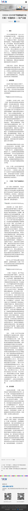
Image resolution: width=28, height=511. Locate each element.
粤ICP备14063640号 (21, 507)
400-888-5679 (7, 486)
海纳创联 (21, 509)
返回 (14, 459)
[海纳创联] (18, 509)
